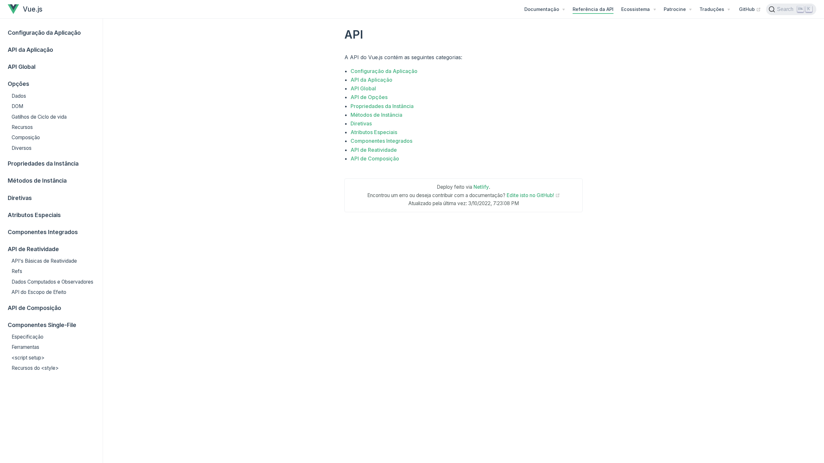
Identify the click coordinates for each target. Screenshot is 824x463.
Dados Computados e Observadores (52, 282)
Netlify (481, 187)
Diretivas (20, 198)
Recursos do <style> (35, 368)
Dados (19, 96)
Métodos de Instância (37, 180)
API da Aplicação (30, 49)
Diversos (22, 148)
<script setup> (28, 358)
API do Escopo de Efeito (39, 292)
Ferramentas (25, 347)
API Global (21, 66)
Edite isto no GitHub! (533, 195)
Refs (17, 271)
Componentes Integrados (43, 232)
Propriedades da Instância (43, 163)
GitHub (750, 9)
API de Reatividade (374, 150)
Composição (26, 137)
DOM (17, 106)
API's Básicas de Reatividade (44, 261)
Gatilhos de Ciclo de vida (39, 117)
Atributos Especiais (34, 215)
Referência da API (593, 9)
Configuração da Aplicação (44, 32)
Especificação (27, 337)
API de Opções (369, 97)
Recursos (22, 127)
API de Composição (34, 307)
